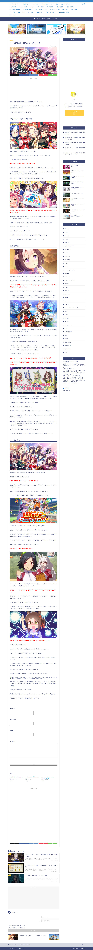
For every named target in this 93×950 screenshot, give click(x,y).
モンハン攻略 (34, 4)
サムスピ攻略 (44, 4)
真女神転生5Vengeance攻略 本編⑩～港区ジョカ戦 (75, 143)
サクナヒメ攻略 (23, 6)
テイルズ (67, 283)
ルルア (66, 328)
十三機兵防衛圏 (68, 331)
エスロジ (67, 242)
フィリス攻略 (50, 6)
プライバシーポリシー (13, 948)
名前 (12, 708)
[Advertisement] (33, 89)
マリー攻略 (12, 12)
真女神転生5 (68, 342)
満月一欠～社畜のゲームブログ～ (47, 18)
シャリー (67, 266)
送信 (33, 764)
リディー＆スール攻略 (14, 9)
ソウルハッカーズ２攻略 (41, 9)
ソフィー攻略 (40, 6)
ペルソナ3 (67, 294)
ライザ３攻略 (74, 9)
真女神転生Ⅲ (68, 345)
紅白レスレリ (68, 349)
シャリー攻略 (54, 4)
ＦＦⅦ (66, 352)
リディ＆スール (68, 325)
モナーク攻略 (70, 6)
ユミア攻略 (39, 12)
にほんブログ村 (66, 390)
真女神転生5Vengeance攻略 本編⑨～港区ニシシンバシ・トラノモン (75, 153)
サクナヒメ (67, 256)
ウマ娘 (32, 6)
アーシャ (67, 235)
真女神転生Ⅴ (12, 15)
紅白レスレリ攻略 (50, 12)
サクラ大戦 (67, 259)
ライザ (66, 314)
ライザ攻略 (65, 368)
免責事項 (20, 948)
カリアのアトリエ (69, 246)
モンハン (67, 304)
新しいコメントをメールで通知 (17, 925)
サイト (11, 730)
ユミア (66, 311)
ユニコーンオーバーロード (71, 307)
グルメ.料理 (68, 249)
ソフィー (67, 273)
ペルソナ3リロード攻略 (63, 12)
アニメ (66, 232)
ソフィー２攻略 (27, 9)
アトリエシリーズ (13, 4)
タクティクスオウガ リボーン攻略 (59, 9)
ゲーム (66, 252)
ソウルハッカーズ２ (70, 270)
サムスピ (67, 263)
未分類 (66, 338)
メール (13, 719)
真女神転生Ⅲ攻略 (65, 4)
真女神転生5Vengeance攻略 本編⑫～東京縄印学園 (75, 133)
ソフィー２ (67, 276)
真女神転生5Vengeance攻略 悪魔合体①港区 (75, 148)
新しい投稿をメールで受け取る (17, 927)
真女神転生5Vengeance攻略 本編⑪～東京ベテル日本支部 (75, 138)
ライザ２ (67, 321)
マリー (66, 297)
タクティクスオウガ (70, 280)
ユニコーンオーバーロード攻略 (25, 12)
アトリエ (67, 228)
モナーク (67, 301)
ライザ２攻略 (12, 6)
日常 (66, 335)
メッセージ (13, 741)
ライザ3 (67, 318)
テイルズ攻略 (60, 6)
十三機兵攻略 (25, 4)
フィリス (67, 290)
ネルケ (66, 287)
